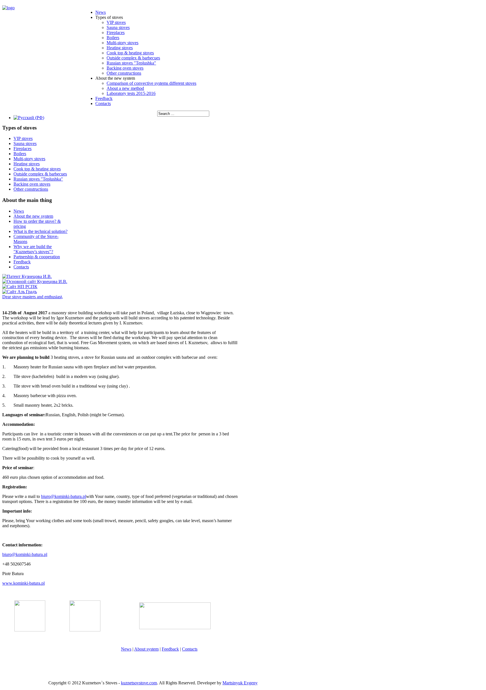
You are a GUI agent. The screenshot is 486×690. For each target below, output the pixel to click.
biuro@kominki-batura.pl (63, 496)
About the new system (33, 216)
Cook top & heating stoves (130, 52)
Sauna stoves (118, 27)
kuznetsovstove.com (139, 682)
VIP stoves (116, 22)
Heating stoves (120, 47)
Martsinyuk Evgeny (240, 682)
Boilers (113, 37)
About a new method (125, 88)
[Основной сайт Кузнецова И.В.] (34, 281)
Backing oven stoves (125, 68)
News (100, 12)
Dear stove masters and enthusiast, (32, 296)
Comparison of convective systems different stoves (151, 83)
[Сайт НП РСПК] (19, 286)
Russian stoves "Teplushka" (131, 63)
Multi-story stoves (122, 42)
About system (146, 649)
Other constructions (124, 73)
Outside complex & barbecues (133, 57)
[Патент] (27, 276)
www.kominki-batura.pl (23, 583)
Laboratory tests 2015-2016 (131, 93)
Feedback (103, 98)
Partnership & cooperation (37, 256)
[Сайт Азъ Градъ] (19, 291)
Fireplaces (116, 32)
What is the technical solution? (41, 231)
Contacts (103, 103)
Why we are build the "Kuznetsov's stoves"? (33, 249)
